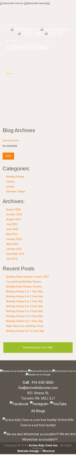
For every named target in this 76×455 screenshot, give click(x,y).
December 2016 (15, 253)
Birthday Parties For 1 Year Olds (24, 291)
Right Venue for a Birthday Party (24, 326)
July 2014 (11, 258)
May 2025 (11, 234)
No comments (10, 145)
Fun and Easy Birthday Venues (23, 281)
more (8, 156)
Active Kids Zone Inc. (44, 445)
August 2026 (13, 209)
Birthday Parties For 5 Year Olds (24, 311)
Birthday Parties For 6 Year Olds (24, 316)
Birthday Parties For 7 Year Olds (24, 321)
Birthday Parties (15, 176)
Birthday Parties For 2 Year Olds (24, 296)
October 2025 (14, 214)
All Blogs (38, 411)
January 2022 (14, 248)
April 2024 (12, 244)
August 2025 (13, 219)
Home (9, 73)
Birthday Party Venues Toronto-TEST (27, 276)
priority (10, 186)
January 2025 (14, 239)
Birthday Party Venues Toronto (24, 286)
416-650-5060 (27, 47)
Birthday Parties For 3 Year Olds (24, 301)
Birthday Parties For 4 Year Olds (24, 306)
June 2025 (12, 229)
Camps (10, 181)
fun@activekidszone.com (38, 388)
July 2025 (11, 224)
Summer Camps (15, 191)
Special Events (27, 73)
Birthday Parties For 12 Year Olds (25, 331)
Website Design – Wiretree (36, 451)
